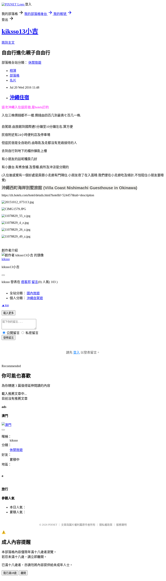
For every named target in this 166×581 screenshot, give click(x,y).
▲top (5, 305)
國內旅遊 (33, 293)
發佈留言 (8, 337)
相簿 (13, 70)
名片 (13, 80)
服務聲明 (121, 524)
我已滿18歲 (10, 573)
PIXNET (52, 524)
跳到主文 (8, 42)
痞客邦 (26, 282)
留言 (35, 282)
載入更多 (8, 313)
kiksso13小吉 (20, 31)
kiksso (6, 259)
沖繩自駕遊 (35, 298)
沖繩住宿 (19, 97)
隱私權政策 (105, 524)
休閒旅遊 (34, 62)
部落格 (14, 75)
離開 (23, 573)
